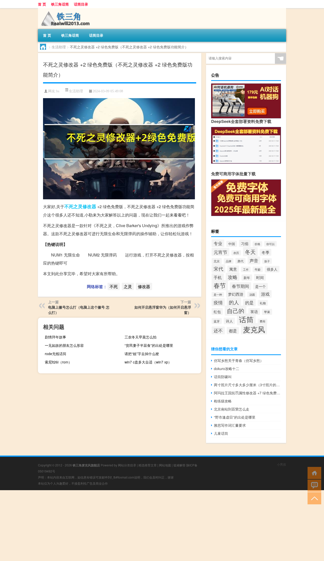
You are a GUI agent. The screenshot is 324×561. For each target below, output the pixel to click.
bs (57, 91)
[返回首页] (313, 472)
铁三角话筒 (60, 4)
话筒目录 (81, 4)
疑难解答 (179, 465)
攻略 (232, 276)
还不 (218, 330)
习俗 (245, 243)
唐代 (240, 261)
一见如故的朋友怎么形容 (64, 345)
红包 (217, 311)
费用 (262, 321)
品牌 (228, 261)
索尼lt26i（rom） (58, 361)
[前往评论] (313, 485)
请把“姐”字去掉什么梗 (142, 353)
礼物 (263, 303)
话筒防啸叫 (223, 376)
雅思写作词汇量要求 (230, 425)
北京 (217, 261)
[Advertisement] (152, 525)
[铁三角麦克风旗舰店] (64, 9)
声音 (254, 260)
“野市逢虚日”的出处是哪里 (234, 417)
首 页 (42, 4)
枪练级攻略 (223, 400)
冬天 (250, 251)
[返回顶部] (313, 498)
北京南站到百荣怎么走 (231, 409)
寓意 (233, 269)
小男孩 (281, 464)
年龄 (258, 269)
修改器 (89, 206)
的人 (234, 302)
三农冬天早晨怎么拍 (140, 336)
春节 (220, 285)
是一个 (260, 286)
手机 (218, 277)
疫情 (218, 302)
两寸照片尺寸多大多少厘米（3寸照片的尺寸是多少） (247, 384)
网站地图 (165, 465)
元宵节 (220, 252)
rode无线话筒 (55, 353)
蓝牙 (217, 321)
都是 (233, 330)
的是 (249, 302)
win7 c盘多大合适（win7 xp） (148, 361)
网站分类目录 (127, 465)
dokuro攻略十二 (226, 368)
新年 (247, 277)
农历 (236, 253)
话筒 (246, 319)
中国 (231, 244)
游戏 (265, 294)
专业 (218, 243)
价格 (257, 244)
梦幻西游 (235, 294)
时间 (260, 277)
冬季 (265, 252)
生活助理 (59, 46)
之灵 (78, 206)
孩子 (267, 261)
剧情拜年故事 (55, 336)
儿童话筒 (221, 433)
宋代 (218, 268)
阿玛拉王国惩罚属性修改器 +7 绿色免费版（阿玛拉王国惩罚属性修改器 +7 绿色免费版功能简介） (247, 392)
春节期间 (240, 286)
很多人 (272, 269)
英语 (254, 311)
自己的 (235, 310)
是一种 (218, 294)
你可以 (270, 244)
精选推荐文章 (147, 465)
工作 (246, 269)
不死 (68, 206)
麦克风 (254, 329)
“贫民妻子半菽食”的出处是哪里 (149, 345)
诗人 (229, 320)
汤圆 (252, 294)
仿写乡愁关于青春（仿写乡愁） (239, 360)
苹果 (267, 312)
